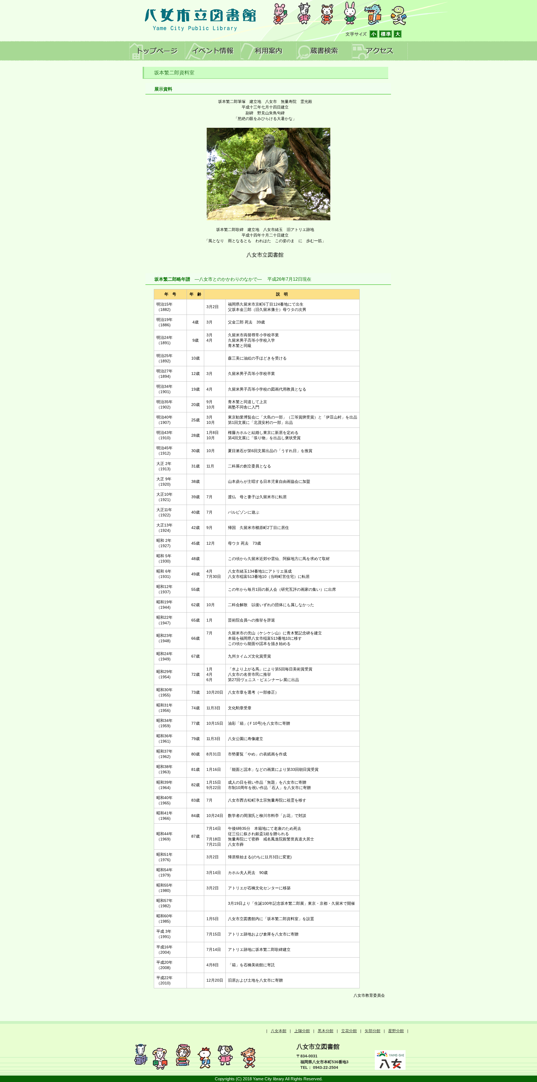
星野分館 (396, 1031)
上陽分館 (302, 1031)
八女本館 (278, 1031)
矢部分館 (372, 1031)
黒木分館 (325, 1031)
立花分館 (349, 1031)
